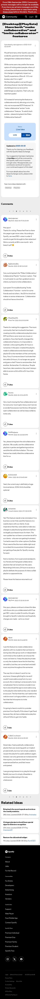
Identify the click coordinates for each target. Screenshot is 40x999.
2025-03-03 (20, 146)
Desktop (8, 188)
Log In (31, 17)
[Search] (26, 17)
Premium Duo (10, 937)
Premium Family (11, 942)
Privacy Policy (8, 978)
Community (11, 16)
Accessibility (8, 985)
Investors (8, 894)
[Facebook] (21, 959)
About (7, 862)
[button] (15, 135)
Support (8, 909)
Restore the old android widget (15, 837)
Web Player (9, 913)
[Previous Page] (10, 211)
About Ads (19, 981)
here (10, 176)
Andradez (32, 814)
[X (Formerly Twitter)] (14, 959)
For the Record (10, 870)
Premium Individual (12, 933)
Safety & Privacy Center (16, 974)
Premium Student (11, 946)
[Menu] (36, 16)
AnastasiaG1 (7, 830)
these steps (8, 12)
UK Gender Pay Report (11, 995)
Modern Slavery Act (10, 988)
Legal (6, 974)
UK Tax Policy (8, 991)
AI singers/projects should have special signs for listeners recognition (18, 823)
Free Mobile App (11, 918)
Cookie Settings (9, 981)
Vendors (8, 899)
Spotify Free (9, 951)
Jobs (7, 866)
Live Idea (20, 129)
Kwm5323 (31, 841)
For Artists (9, 881)
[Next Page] (30, 211)
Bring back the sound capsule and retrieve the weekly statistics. (19, 810)
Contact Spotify (11, 922)
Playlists (17, 188)
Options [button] (35, 45)
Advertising (9, 890)
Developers (9, 885)
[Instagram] (7, 959)
